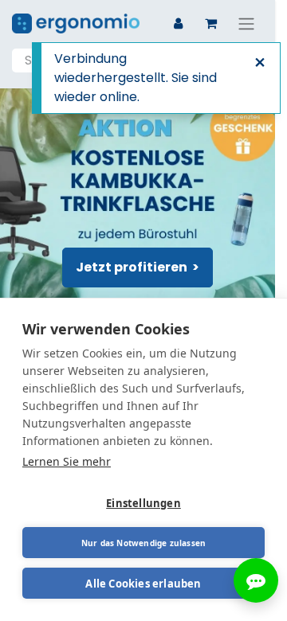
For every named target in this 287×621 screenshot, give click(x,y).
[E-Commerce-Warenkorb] (210, 23)
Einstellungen (143, 503)
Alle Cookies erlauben (143, 583)
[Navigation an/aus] (246, 23)
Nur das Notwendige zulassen (143, 543)
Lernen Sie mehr (66, 461)
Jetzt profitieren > (137, 267)
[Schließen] (260, 63)
